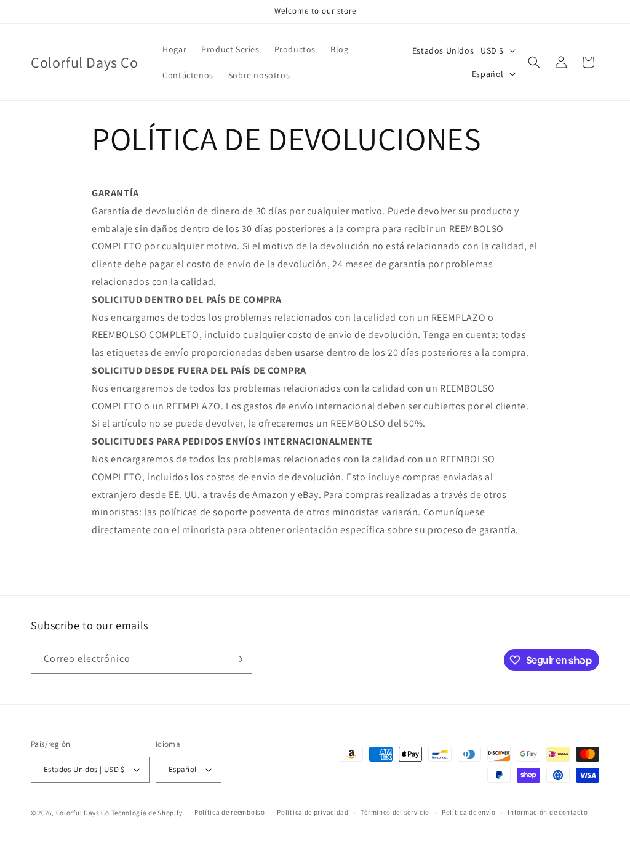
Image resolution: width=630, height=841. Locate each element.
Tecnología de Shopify (147, 812)
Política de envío (469, 812)
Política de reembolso (229, 812)
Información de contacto (548, 812)
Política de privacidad (312, 812)
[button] (534, 62)
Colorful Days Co (83, 812)
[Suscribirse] (238, 659)
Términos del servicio (395, 812)
